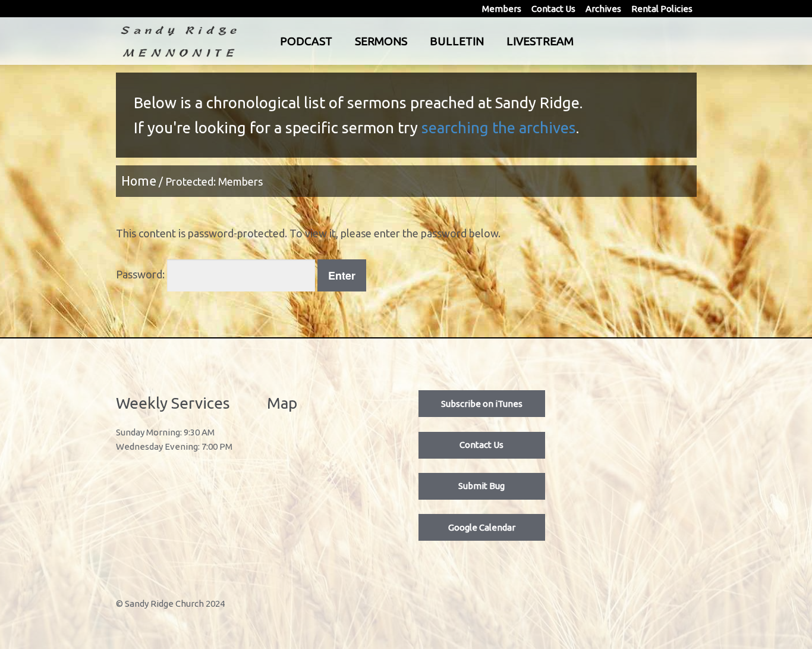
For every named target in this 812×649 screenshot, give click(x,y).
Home (138, 181)
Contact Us (553, 9)
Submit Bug (481, 486)
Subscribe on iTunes (482, 404)
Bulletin (457, 41)
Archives (603, 9)
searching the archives (498, 127)
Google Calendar (481, 527)
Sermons (381, 41)
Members (501, 9)
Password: (141, 274)
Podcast (306, 41)
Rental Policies (662, 9)
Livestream (540, 41)
